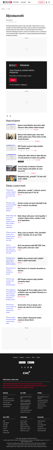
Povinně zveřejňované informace (40, 446)
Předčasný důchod (41, 421)
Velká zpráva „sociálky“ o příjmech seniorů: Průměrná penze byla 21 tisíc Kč (32, 191)
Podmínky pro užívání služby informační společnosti (35, 443)
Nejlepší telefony (23, 422)
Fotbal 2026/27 (6, 422)
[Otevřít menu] (49, 2)
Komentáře (23, 2)
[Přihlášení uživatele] (46, 2)
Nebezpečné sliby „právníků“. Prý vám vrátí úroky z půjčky (32, 177)
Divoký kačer (40, 407)
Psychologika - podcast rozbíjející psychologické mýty (25, 385)
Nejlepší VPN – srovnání (25, 428)
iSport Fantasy (29, 383)
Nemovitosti (9, 385)
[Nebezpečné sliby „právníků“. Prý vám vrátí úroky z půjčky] (11, 178)
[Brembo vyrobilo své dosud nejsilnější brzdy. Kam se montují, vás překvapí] (11, 207)
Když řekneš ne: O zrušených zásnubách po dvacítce (31, 269)
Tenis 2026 (5, 426)
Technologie (23, 417)
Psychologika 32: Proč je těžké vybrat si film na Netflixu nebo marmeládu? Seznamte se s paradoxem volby (32, 292)
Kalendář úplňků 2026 (7, 404)
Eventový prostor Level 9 (12, 387)
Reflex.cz (3, 8)
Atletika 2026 (5, 430)
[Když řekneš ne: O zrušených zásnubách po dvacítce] (11, 271)
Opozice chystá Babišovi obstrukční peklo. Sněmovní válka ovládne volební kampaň (31, 126)
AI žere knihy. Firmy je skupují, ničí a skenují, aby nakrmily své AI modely (30, 306)
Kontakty (15, 357)
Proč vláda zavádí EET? (42, 402)
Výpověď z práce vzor (42, 405)
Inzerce (28, 357)
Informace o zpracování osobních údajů (15, 444)
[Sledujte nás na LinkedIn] (31, 367)
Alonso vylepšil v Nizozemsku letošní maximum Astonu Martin (29, 319)
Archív (8, 8)
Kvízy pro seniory (6, 402)
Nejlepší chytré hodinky (25, 426)
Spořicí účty (40, 422)
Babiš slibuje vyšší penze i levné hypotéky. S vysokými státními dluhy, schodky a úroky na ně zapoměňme (32, 218)
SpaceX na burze (23, 421)
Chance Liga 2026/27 (22, 387)
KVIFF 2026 (15, 2)
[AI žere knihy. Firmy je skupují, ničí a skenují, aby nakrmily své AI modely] (11, 308)
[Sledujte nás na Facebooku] (25, 367)
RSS (33, 357)
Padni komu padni (41, 404)
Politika (40, 393)
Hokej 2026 (5, 424)
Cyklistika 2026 (6, 432)
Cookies (25, 444)
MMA (4, 421)
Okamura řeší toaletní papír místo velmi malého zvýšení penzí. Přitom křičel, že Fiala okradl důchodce (32, 137)
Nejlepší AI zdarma (24, 424)
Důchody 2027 (40, 426)
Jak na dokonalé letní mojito (26, 410)
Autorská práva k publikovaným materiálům (15, 443)
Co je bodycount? (6, 406)
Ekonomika (41, 417)
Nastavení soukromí (32, 444)
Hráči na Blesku (21, 383)
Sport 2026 (6, 417)
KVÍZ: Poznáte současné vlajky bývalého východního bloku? (30, 147)
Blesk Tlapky (14, 383)
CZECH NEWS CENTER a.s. (31, 438)
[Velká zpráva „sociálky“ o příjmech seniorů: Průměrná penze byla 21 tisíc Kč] (11, 194)
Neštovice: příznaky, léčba (8, 398)
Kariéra (38, 357)
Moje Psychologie (7, 383)
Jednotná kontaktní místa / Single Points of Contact (16, 446)
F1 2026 (4, 428)
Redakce (22, 357)
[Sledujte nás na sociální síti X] (22, 367)
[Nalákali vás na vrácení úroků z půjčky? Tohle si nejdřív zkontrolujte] (11, 261)
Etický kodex (30, 446)
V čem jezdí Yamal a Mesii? (8, 400)
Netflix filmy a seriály (24, 430)
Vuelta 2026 (30, 387)
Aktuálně (5, 393)
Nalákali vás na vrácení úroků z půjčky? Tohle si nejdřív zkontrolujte (30, 259)
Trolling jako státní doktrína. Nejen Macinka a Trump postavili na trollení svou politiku (32, 156)
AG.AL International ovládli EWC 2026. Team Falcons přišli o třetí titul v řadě (31, 246)
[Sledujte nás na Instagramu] (28, 367)
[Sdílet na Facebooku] (7, 116)
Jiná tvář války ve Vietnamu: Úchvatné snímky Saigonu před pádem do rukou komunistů (30, 168)
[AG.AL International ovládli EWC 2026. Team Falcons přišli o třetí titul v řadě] (11, 249)
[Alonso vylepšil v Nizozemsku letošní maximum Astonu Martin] (11, 320)
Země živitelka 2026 (42, 430)
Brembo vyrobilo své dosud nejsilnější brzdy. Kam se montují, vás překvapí (32, 204)
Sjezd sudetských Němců (43, 400)
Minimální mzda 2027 (42, 428)
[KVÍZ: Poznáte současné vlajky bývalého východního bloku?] (11, 148)
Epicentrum (5, 396)
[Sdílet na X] (10, 116)
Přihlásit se (24, 84)
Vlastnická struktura (41, 444)
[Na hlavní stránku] (7, 2)
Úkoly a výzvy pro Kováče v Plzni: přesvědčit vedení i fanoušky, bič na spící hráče (32, 234)
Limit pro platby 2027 (42, 424)
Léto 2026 (23, 393)
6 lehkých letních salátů (25, 412)
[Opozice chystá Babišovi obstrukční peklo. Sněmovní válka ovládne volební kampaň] (11, 127)
